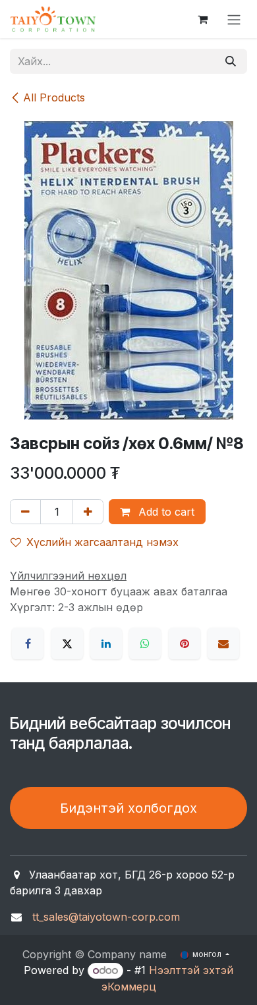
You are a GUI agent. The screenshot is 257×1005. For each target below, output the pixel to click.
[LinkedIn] (106, 643)
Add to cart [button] (164, 511)
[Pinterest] (184, 643)
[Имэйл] (223, 643)
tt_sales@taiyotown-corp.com (106, 916)
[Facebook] (27, 643)
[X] (67, 643)
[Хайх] (230, 61)
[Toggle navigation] (234, 19)
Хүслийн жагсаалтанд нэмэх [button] (102, 542)
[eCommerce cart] (202, 19)
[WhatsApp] (145, 643)
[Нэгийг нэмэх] (87, 511)
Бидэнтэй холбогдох (128, 808)
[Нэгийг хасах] (25, 511)
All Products (54, 97)
